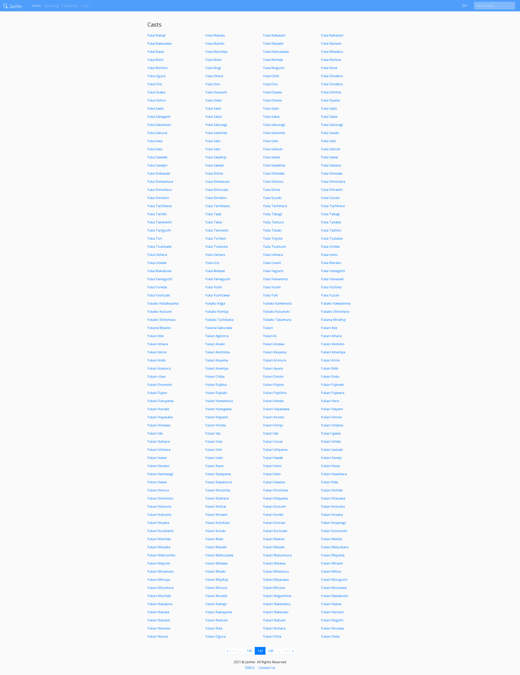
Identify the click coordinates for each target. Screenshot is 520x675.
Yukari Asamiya (216, 368)
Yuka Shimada (273, 173)
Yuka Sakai (213, 116)
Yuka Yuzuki (330, 295)
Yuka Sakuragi (216, 124)
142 (260, 651)
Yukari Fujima (273, 384)
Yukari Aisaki (215, 344)
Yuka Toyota (272, 238)
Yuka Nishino (331, 59)
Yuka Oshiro (156, 100)
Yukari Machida (159, 539)
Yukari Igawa (331, 433)
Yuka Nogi (213, 68)
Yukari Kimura (158, 490)
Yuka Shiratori (158, 198)
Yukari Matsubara (334, 547)
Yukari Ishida (331, 441)
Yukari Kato (272, 474)
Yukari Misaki (215, 571)
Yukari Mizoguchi (334, 579)
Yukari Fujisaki (216, 393)
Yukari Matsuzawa (219, 555)
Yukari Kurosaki (275, 531)
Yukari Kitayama (275, 498)
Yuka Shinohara (333, 181)
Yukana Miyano (159, 328)
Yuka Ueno (329, 254)
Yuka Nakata (215, 35)
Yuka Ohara (214, 76)
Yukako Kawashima (335, 303)
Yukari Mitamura (276, 571)
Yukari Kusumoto (334, 531)
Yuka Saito (213, 108)
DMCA (250, 667)
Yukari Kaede (273, 457)
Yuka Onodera (332, 84)
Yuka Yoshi (213, 287)
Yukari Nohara (274, 628)
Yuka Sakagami (158, 116)
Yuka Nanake (273, 43)
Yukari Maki (214, 539)
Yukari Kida (329, 482)
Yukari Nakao (331, 604)
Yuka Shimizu (273, 181)
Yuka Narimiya (216, 51)
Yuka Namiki (214, 43)
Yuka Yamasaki (332, 279)
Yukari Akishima (217, 352)
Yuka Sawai (271, 157)
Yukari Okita (330, 636)
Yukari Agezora (217, 336)
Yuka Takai (213, 222)
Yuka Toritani (215, 238)
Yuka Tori (154, 238)
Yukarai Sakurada (218, 328)
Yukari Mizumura (160, 587)
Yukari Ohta (272, 636)
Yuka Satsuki (273, 149)
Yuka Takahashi (159, 222)
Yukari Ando (156, 360)
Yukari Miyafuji (216, 579)
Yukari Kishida (331, 490)
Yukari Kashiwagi (160, 474)
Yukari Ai (269, 336)
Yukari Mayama (332, 555)
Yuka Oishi (271, 76)
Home (36, 5)
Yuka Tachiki (157, 214)
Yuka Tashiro (331, 230)
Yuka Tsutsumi (274, 246)
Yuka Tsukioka (216, 246)
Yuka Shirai (271, 189)
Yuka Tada (213, 214)
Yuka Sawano (331, 165)
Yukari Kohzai (215, 506)
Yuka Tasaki (272, 230)
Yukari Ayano (273, 368)
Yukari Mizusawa (334, 587)
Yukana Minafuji (333, 319)
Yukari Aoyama (216, 360)
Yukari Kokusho (333, 506)
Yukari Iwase (157, 457)
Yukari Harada (158, 409)
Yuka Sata (154, 141)
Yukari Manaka (158, 547)
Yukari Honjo (273, 425)
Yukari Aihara (331, 336)
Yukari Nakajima (159, 604)
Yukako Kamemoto (277, 303)
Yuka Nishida (273, 59)
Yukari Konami (216, 514)
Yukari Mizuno (216, 587)
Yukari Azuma (273, 417)
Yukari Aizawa (273, 344)
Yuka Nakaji (156, 35)
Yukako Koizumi (159, 311)
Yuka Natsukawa (276, 51)
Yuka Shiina (214, 173)
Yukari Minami (332, 563)
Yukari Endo (330, 376)
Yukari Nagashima (277, 596)
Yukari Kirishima (275, 490)
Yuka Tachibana (159, 206)
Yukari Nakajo (216, 604)
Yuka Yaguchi (273, 271)
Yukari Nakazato (275, 612)
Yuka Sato (212, 141)
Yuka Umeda (156, 263)
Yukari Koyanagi (333, 522)
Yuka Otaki (213, 100)
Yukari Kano (214, 466)
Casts (85, 5)
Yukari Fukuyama (160, 401)
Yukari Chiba (214, 376)
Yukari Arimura (274, 360)
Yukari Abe (329, 328)
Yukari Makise (274, 539)
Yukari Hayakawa (276, 409)
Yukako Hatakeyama (163, 303)
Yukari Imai (213, 441)
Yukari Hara (330, 401)
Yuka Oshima (331, 92)
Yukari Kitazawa (333, 498)
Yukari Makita (331, 539)
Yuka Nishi (155, 59)
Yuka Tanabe (331, 222)
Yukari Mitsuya (158, 579)
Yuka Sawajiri (157, 165)
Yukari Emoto (273, 376)
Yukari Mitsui (331, 571)
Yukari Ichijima (332, 425)
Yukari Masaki (216, 547)
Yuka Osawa (272, 92)
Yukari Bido (329, 368)
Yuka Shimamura (160, 181)
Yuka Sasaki (330, 133)
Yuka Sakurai (157, 133)
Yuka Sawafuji (215, 157)
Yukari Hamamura (219, 401)
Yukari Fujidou (216, 384)
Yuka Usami (272, 263)
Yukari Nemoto (158, 628)
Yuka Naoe (155, 51)
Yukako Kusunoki (276, 311)
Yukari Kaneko (158, 466)
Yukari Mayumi (158, 563)
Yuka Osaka (156, 92)
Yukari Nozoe (157, 636)
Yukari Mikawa (216, 563)
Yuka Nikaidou (332, 51)
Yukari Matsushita (161, 555)
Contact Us (267, 667)
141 (249, 651)
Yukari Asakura (158, 368)
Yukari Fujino (157, 393)
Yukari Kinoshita (217, 490)
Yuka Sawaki (214, 165)
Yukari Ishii (213, 449)
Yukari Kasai (330, 466)
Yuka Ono (154, 84)
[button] (465, 6)
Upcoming (51, 5)
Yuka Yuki (270, 295)
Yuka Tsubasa (331, 238)
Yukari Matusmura (277, 555)
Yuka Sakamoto (159, 124)
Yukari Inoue (273, 441)
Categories (70, 5)
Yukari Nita (213, 628)
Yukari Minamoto (160, 571)
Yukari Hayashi (216, 417)
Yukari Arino (330, 360)
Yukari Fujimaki (332, 384)
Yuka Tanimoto (217, 230)
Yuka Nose (329, 68)
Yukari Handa (273, 401)
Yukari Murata (216, 596)
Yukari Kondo (273, 514)
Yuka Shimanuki (217, 181)
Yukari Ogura (215, 636)
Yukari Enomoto (159, 384)
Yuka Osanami (216, 92)
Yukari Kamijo (331, 457)
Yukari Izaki (214, 457)
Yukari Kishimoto (160, 498)
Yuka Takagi (272, 214)
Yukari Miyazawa (276, 579)
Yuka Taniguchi (159, 230)
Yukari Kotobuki (217, 522)
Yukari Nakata (158, 612)
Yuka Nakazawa (159, 43)
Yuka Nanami (331, 43)
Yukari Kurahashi (160, 531)
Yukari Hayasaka (160, 417)
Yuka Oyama (330, 100)
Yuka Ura (212, 263)
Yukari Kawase (274, 482)
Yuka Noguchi (273, 68)
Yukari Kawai (157, 482)
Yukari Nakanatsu (276, 604)
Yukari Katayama (218, 474)
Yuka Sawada (157, 157)
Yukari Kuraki (215, 531)
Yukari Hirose (331, 417)
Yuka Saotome (216, 133)
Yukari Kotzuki (274, 522)
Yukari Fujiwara (332, 393)
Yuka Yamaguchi (159, 279)
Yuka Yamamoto (275, 279)
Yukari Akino (157, 352)
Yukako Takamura (277, 319)
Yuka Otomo (272, 100)
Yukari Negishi (332, 620)
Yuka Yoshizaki (158, 295)
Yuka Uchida (330, 246)
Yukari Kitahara (217, 498)
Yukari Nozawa (332, 628)
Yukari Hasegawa (218, 409)
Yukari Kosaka (332, 514)
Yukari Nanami (332, 612)
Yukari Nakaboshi (334, 596)
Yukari (268, 328)
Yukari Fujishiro (275, 393)
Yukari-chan (156, 376)
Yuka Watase (215, 271)
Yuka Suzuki (272, 198)
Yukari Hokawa (158, 425)
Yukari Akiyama (274, 352)
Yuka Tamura (273, 222)
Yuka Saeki (155, 108)
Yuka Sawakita (274, 165)
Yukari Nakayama (218, 612)
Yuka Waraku (331, 263)
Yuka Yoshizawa (217, 295)
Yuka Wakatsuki (159, 271)
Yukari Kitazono (159, 506)
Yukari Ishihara (158, 449)
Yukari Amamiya (333, 352)
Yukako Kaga (215, 303)
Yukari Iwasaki (332, 449)
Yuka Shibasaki (158, 173)
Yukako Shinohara (335, 311)
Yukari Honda (215, 425)
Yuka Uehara (157, 254)
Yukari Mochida (159, 596)
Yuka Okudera (331, 76)
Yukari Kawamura (218, 482)
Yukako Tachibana (219, 319)
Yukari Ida (154, 433)
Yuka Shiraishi (331, 189)
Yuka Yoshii (272, 287)
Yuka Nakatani (274, 35)
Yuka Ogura (156, 76)
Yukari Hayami (332, 409)
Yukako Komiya (217, 311)
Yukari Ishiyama (275, 449)
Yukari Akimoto (332, 344)
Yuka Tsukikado (159, 246)
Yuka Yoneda (157, 287)
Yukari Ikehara (158, 441)
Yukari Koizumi (274, 506)
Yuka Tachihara (275, 206)
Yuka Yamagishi (333, 271)
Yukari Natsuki (216, 620)
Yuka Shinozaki (216, 189)
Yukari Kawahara (334, 474)
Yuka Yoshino (331, 287)
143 (270, 651)
